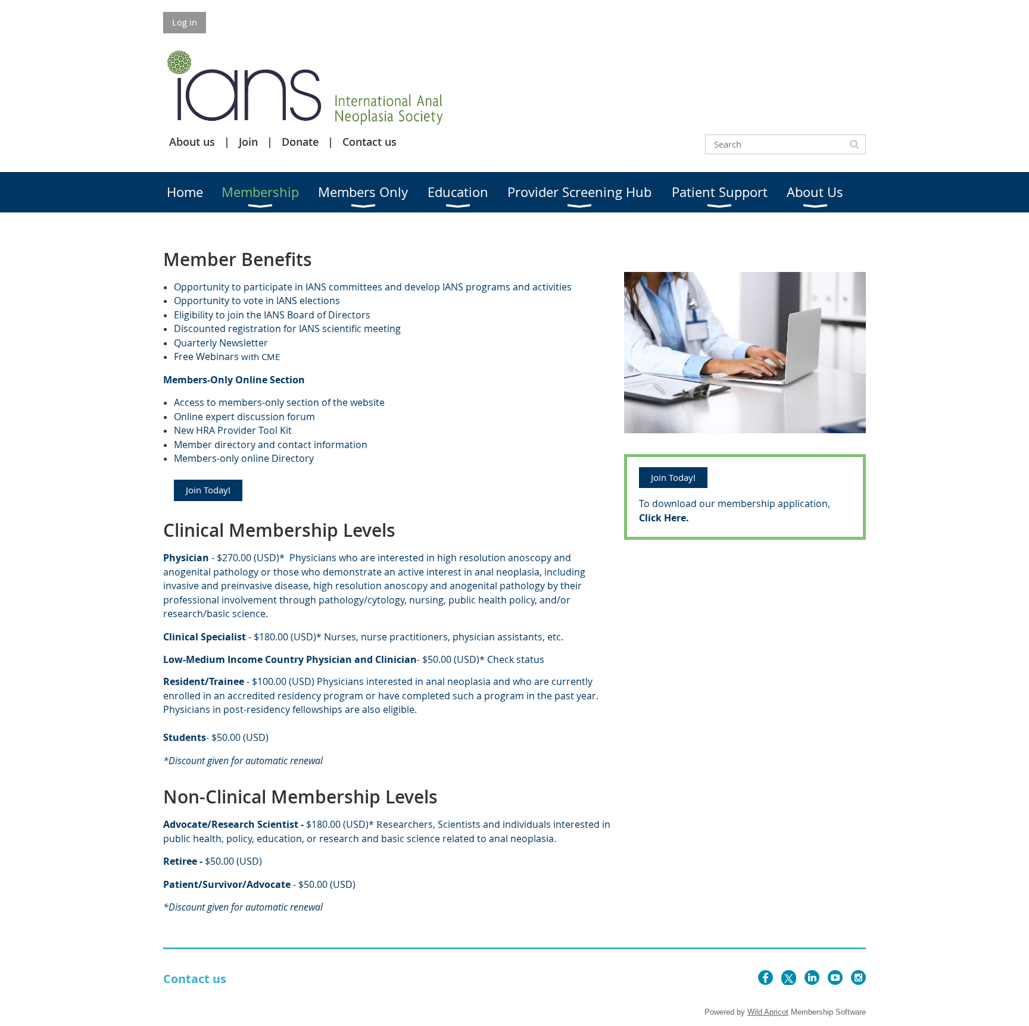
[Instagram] (858, 977)
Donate (300, 141)
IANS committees (343, 286)
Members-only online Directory (244, 458)
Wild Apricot (767, 1012)
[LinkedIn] (812, 977)
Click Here (662, 517)
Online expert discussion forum (244, 416)
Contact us (369, 141)
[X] (788, 977)
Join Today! (208, 490)
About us (192, 141)
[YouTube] (835, 977)
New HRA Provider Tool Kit (233, 430)
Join (248, 141)
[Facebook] (765, 977)
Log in (184, 22)
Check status (515, 659)
